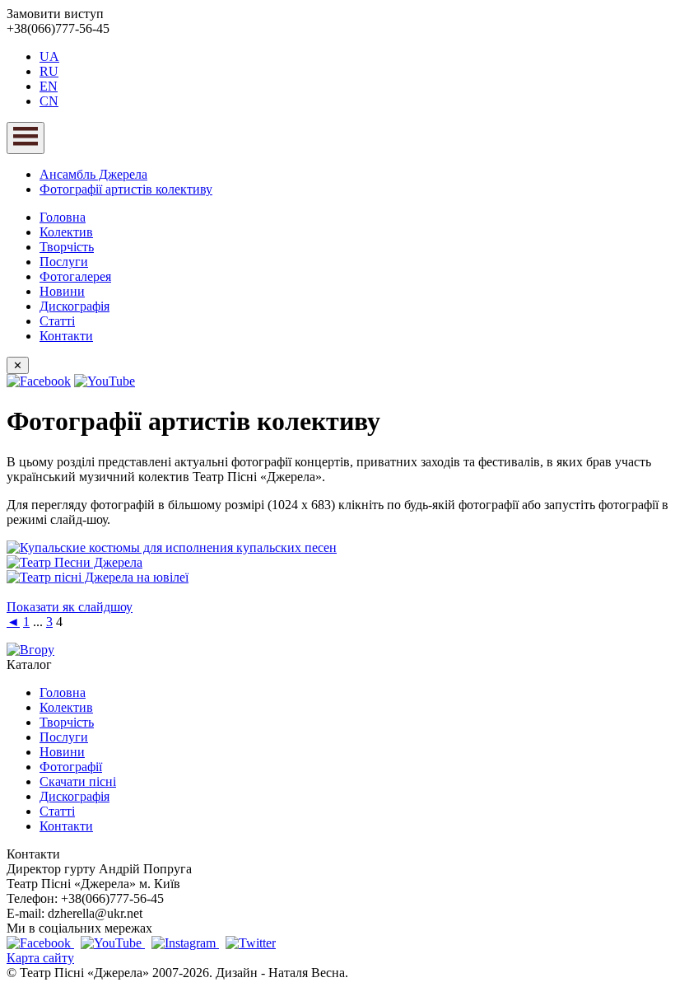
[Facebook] (39, 381)
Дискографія (74, 306)
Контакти (66, 336)
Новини (62, 291)
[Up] (30, 650)
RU (49, 71)
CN (49, 101)
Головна (63, 217)
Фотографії (71, 767)
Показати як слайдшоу (70, 607)
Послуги (64, 262)
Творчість (67, 247)
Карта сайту (40, 958)
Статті (57, 321)
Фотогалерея (75, 276)
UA (49, 56)
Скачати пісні (78, 781)
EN (49, 86)
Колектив (66, 232)
